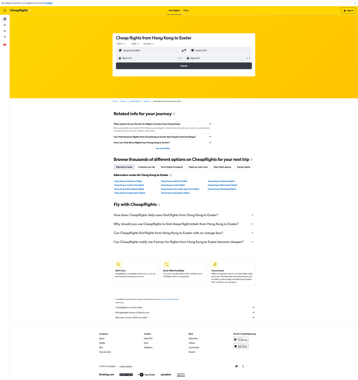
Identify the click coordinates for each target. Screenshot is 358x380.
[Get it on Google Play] (241, 339)
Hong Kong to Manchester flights (222, 185)
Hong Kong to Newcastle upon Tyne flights (180, 189)
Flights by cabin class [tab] (198, 167)
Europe (122, 101)
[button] (355, 3)
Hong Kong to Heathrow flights (128, 181)
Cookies (48, 3)
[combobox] (121, 43)
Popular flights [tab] (243, 167)
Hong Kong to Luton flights (173, 185)
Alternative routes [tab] (124, 167)
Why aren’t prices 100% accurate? (131, 317)
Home (115, 101)
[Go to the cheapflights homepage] (20, 10)
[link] (236, 366)
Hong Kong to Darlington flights (175, 193)
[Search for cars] (4, 31)
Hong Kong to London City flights (129, 185)
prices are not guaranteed (169, 299)
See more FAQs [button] (162, 148)
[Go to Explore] (4, 36)
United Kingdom (134, 101)
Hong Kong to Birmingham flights (129, 189)
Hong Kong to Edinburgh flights (222, 189)
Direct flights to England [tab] (172, 167)
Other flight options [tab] (222, 167)
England (146, 101)
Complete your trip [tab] (146, 167)
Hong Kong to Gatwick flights (174, 181)
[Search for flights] (4, 19)
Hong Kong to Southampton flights (129, 193)
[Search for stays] (4, 25)
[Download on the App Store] (241, 346)
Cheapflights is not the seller (128, 307)
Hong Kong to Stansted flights (221, 181)
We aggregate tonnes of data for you (132, 312)
